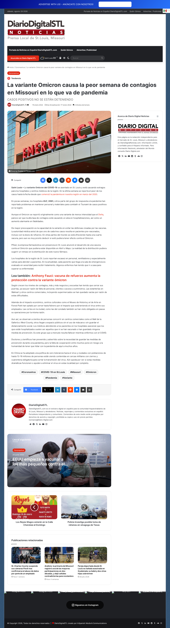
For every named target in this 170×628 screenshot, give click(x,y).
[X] (36, 424)
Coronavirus (20, 67)
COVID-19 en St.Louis (53, 372)
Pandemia (52, 377)
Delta (100, 214)
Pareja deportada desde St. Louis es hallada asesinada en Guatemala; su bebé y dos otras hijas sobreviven (92, 570)
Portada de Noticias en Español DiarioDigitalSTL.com (105, 11)
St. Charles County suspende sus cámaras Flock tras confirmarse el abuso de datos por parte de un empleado (25, 570)
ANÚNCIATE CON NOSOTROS (115, 4)
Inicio (11, 67)
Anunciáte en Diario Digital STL (23, 58)
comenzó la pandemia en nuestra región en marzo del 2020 (69, 194)
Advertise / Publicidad (152, 11)
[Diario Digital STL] (36, 30)
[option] (59, 460)
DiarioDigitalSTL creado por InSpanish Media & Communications (80, 623)
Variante (68, 377)
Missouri (76, 372)
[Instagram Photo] (17, 604)
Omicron (91, 372)
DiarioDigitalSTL (18, 105)
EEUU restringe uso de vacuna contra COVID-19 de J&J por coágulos (39, 461)
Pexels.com (30, 171)
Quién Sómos (135, 11)
